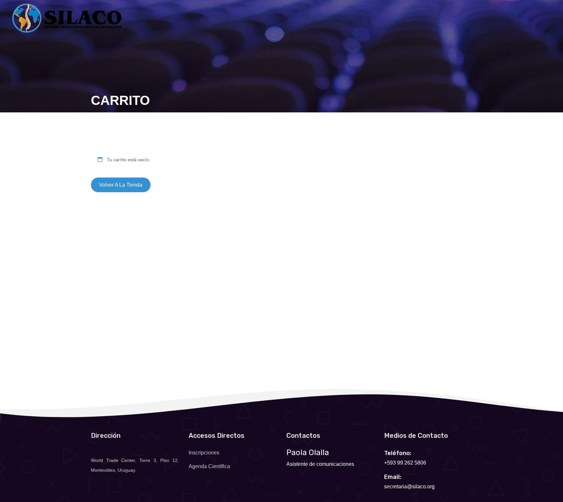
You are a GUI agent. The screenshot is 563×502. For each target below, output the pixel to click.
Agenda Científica (209, 466)
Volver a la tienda (120, 185)
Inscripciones (204, 452)
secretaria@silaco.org (409, 486)
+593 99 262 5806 (405, 463)
